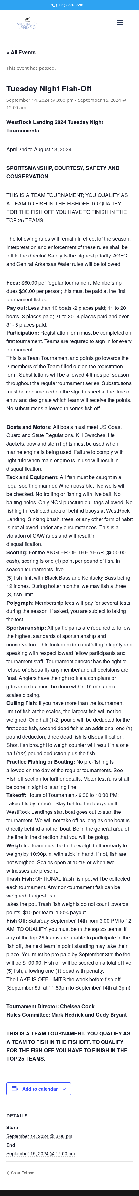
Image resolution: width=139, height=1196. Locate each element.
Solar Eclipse (22, 1172)
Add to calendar (40, 1089)
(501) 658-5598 (69, 5)
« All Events (21, 52)
